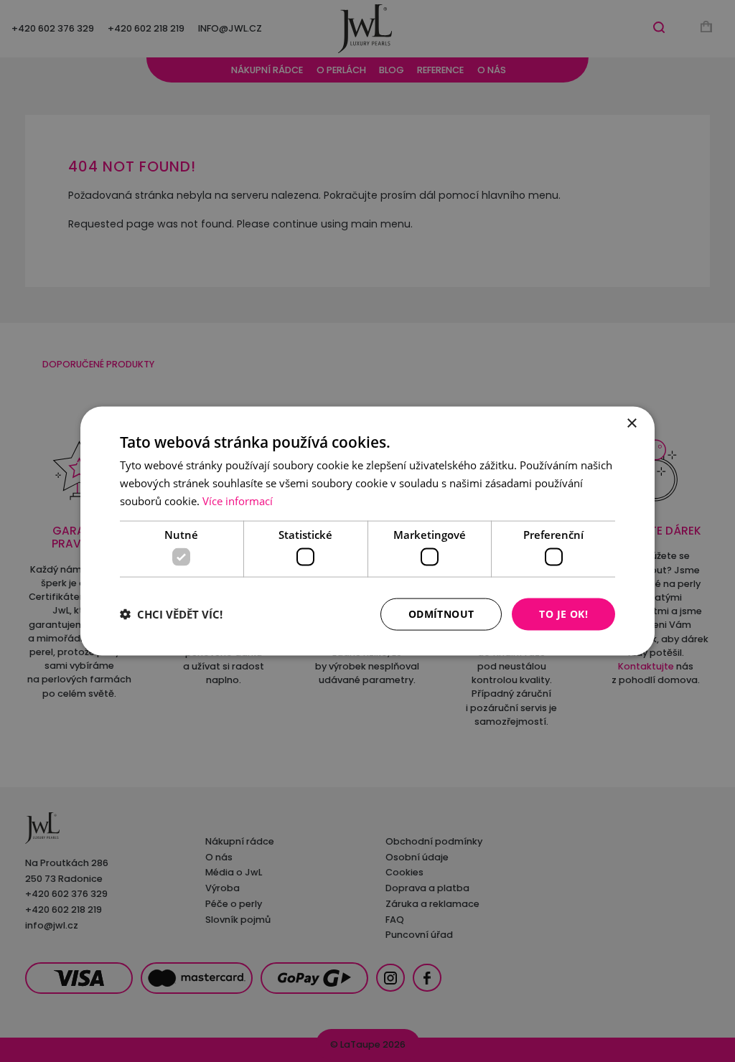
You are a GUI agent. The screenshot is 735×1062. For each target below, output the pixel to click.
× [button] (631, 423)
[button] (171, 614)
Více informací (237, 500)
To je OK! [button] (563, 614)
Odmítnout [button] (441, 614)
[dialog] (367, 531)
